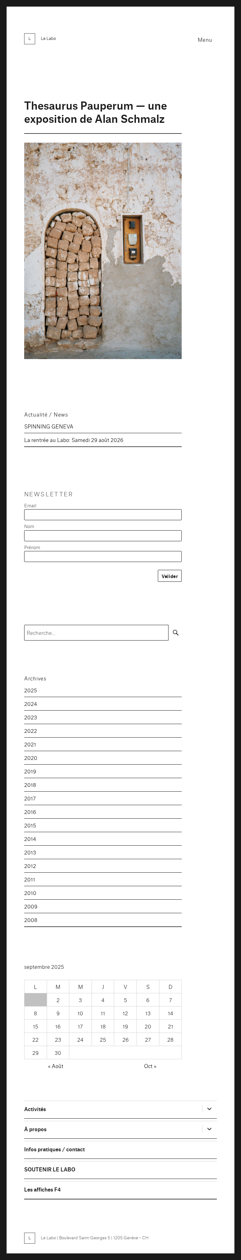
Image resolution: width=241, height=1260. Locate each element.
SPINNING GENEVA (48, 426)
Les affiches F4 (42, 1189)
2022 (30, 730)
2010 (30, 892)
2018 (30, 784)
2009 (30, 906)
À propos (35, 1128)
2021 (30, 744)
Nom (29, 526)
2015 (30, 825)
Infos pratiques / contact (54, 1149)
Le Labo (48, 38)
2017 (30, 798)
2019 (30, 771)
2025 (30, 690)
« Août (55, 1065)
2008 (30, 919)
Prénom (32, 547)
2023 (30, 717)
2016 (30, 811)
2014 (30, 838)
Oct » (150, 1065)
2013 (30, 852)
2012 (30, 865)
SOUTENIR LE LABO (49, 1169)
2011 (29, 879)
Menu (205, 39)
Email (30, 505)
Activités (35, 1108)
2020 (30, 757)
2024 (30, 703)
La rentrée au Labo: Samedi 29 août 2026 (73, 439)
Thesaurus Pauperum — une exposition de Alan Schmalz (95, 111)
